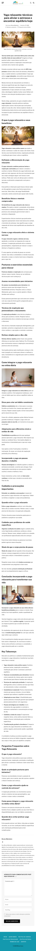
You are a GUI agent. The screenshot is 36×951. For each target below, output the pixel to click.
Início (5, 936)
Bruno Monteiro (15, 25)
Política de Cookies (24, 936)
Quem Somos (13, 936)
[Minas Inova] (18, 3)
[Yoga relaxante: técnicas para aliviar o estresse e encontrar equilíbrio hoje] (18, 39)
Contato (23, 941)
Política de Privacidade (10, 939)
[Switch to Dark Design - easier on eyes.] (31, 3)
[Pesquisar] (33, 3)
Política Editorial (25, 939)
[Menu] (3, 3)
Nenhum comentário (11, 27)
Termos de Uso (14, 941)
